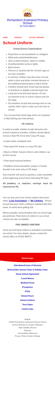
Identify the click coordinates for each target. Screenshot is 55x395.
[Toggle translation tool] (38, 3)
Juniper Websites (35, 325)
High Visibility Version (27, 327)
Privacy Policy (20, 336)
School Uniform (36, 37)
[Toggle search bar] (44, 3)
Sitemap (27, 330)
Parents (18, 37)
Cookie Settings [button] (33, 336)
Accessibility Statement (27, 333)
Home (5, 37)
